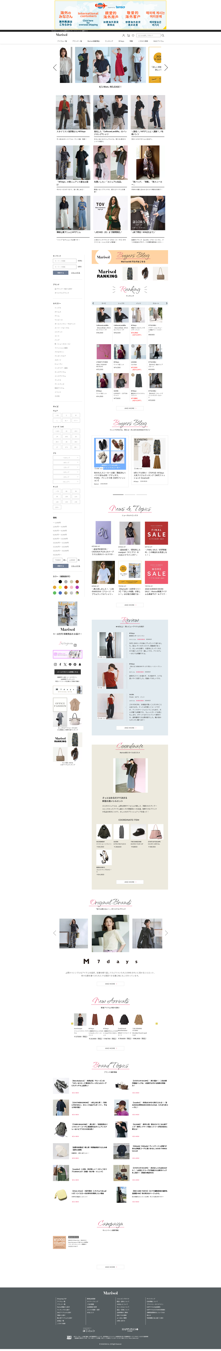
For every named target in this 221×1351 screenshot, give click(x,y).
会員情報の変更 (92, 1307)
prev (56, 67)
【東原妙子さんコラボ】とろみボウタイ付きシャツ (110, 1033)
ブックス (58, 380)
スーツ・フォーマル (62, 328)
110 (76, 496)
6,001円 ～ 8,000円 (60, 534)
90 (76, 491)
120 (57, 502)
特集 (131, 41)
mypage (123, 35)
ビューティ (59, 364)
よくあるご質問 (121, 1318)
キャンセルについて (123, 1307)
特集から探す (61, 1315)
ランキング (109, 41)
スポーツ (58, 360)
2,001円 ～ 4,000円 (60, 526)
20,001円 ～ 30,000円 (61, 551)
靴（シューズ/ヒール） (63, 344)
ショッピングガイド (123, 1299)
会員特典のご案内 (122, 1312)
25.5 (57, 442)
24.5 (66, 436)
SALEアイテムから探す (64, 1312)
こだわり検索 (143, 41)
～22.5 (57, 431)
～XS (57, 415)
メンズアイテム (60, 376)
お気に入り (90, 1312)
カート (128, 35)
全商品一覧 (60, 1321)
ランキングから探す (63, 1310)
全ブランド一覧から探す (63, 289)
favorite (133, 35)
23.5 (75, 431)
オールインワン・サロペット (65, 324)
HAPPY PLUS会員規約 (153, 1307)
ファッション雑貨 (61, 348)
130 (66, 502)
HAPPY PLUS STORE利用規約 (156, 1310)
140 (76, 502)
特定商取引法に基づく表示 (155, 1318)
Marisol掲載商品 (93, 41)
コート (57, 336)
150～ (57, 507)
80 (66, 491)
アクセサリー (59, 352)
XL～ (66, 420)
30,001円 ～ (57, 555)
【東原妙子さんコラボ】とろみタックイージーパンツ (96, 1033)
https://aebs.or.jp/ (134, 1338)
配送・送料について (123, 1301)
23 (66, 431)
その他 (57, 396)
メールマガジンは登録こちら (67, 672)
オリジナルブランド (62, 293)
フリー (76, 420)
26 (66, 442)
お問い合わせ (121, 1321)
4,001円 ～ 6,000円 (60, 530)
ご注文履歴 (90, 1304)
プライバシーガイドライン (155, 1304)
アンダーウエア (60, 356)
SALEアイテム (158, 41)
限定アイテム (59, 388)
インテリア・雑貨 (61, 368)
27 (57, 447)
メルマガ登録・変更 (93, 1310)
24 (57, 436)
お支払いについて (122, 1304)
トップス (58, 308)
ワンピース (59, 320)
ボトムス (58, 312)
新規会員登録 (91, 1299)
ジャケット (59, 332)
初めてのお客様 (121, 1315)
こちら (125, 1338)
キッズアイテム (60, 372)
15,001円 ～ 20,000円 (61, 546)
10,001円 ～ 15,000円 (61, 542)
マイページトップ (92, 1301)
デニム (57, 316)
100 (66, 496)
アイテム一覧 (62, 41)
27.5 (66, 447)
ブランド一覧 (77, 41)
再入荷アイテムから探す (64, 1318)
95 (57, 496)
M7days (121, 41)
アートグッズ (59, 384)
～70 (57, 491)
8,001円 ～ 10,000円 (60, 538)
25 (76, 436)
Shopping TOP (62, 1299)
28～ (75, 447)
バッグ (57, 340)
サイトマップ (151, 1299)
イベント (58, 392)
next (164, 67)
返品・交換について (123, 1310)
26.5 (75, 442)
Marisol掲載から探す (63, 1307)
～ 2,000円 (57, 522)
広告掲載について (152, 1301)
